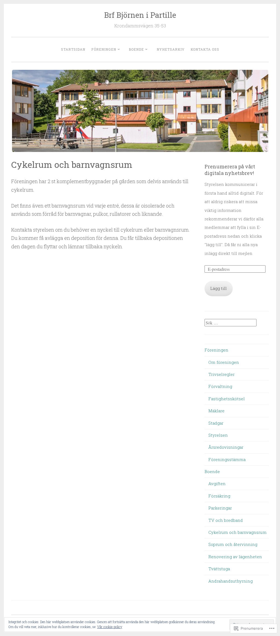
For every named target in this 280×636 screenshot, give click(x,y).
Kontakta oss (205, 49)
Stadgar (215, 423)
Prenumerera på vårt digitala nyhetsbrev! (230, 169)
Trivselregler (221, 374)
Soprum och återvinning (232, 544)
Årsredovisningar (225, 447)
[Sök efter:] (230, 323)
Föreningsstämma (227, 459)
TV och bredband (225, 520)
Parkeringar (220, 508)
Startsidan (73, 49)
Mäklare (216, 410)
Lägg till (218, 288)
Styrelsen (218, 435)
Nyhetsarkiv (171, 49)
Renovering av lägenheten (235, 556)
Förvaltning (220, 386)
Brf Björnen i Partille (140, 15)
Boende (136, 49)
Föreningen (103, 49)
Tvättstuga (219, 568)
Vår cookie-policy (109, 627)
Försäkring (219, 496)
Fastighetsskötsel (226, 398)
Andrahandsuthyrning (230, 581)
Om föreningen (223, 362)
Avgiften (217, 483)
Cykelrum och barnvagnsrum (237, 532)
